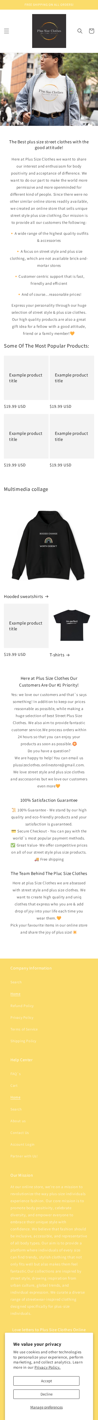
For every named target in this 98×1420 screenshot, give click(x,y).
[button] (6, 31)
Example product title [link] (26, 378)
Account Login (22, 1144)
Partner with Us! (24, 1156)
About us (18, 1121)
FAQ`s (15, 1073)
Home (15, 993)
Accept (46, 1380)
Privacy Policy (21, 1017)
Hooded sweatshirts (23, 596)
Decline (47, 1394)
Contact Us (19, 1132)
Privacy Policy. (47, 1367)
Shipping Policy (23, 1041)
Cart (14, 1085)
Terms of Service (24, 1029)
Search (16, 982)
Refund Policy (22, 1005)
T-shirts (57, 655)
